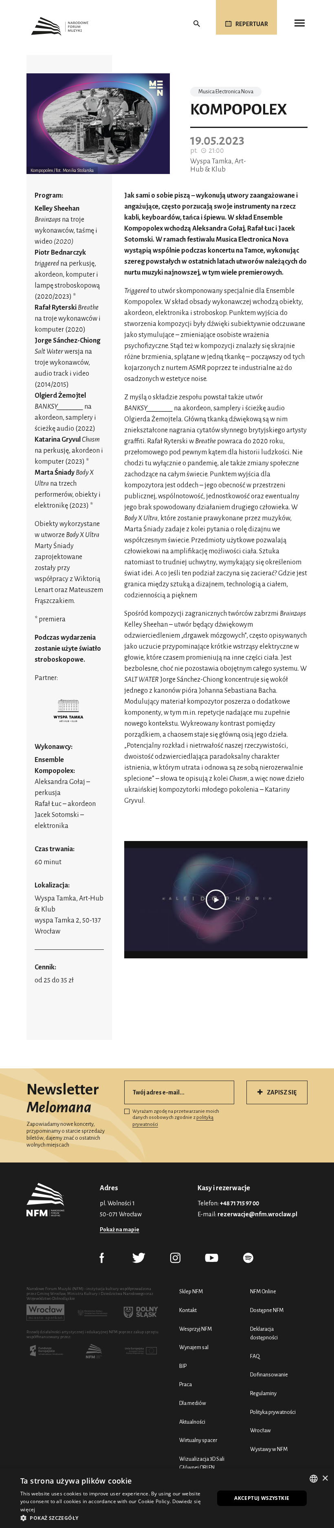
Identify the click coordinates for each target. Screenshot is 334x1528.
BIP (183, 1366)
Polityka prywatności (273, 1412)
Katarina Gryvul (58, 439)
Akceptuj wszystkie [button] (261, 1498)
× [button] (325, 1478)
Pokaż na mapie (119, 1229)
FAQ (255, 1356)
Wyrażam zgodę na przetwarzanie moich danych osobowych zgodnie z (175, 1118)
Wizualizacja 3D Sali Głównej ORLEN (201, 1463)
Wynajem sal (194, 1347)
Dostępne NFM (266, 1310)
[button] (114, 1518)
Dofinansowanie (269, 1375)
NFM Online (263, 1291)
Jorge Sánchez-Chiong (67, 340)
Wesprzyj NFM (195, 1329)
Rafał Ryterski (56, 307)
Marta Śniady (55, 472)
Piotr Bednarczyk (60, 252)
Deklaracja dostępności (264, 1333)
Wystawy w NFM (269, 1449)
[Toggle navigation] (299, 23)
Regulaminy (263, 1393)
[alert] (167, 1498)
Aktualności (192, 1422)
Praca (185, 1384)
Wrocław (260, 1430)
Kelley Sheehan (57, 208)
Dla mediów (192, 1403)
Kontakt (188, 1310)
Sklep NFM (191, 1291)
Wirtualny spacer (198, 1440)
